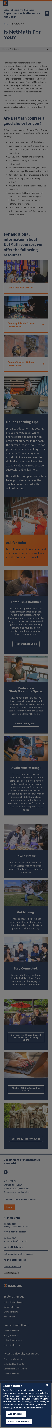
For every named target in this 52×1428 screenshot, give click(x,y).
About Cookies (16, 1414)
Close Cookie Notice (18, 1421)
